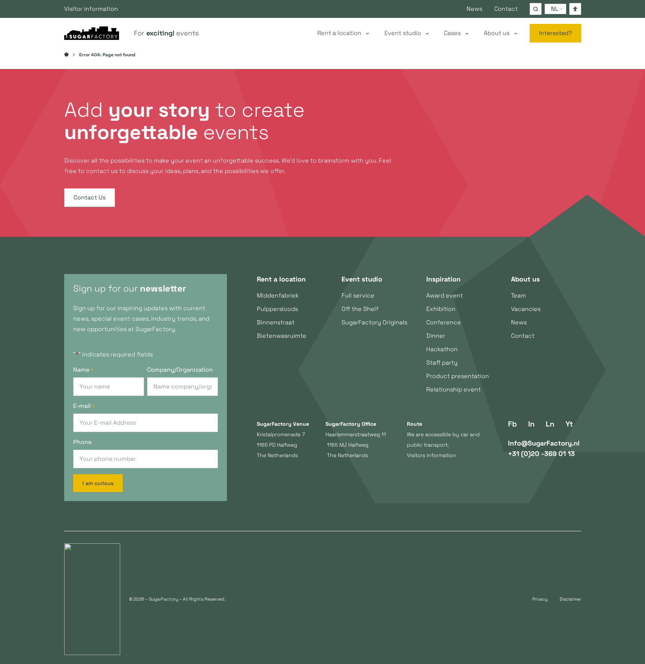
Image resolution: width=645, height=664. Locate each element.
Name (83, 370)
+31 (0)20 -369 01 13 (541, 453)
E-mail (83, 406)
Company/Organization (180, 370)
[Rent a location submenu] (368, 33)
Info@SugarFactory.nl (544, 443)
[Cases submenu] (467, 33)
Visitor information (91, 9)
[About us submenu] (516, 33)
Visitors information (431, 455)
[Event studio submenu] (427, 33)
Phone (82, 442)
